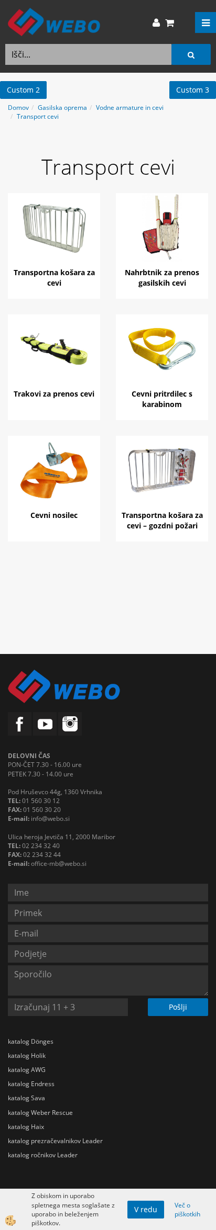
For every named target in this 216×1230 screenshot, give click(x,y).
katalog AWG (27, 1069)
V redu (145, 1209)
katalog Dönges (30, 1041)
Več (54, 235)
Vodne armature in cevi (130, 107)
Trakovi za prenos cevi (54, 394)
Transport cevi (38, 116)
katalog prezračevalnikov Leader (55, 1140)
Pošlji (178, 1007)
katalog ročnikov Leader (43, 1154)
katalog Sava (26, 1097)
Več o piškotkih (187, 1209)
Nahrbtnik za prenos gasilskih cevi (162, 277)
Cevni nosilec (54, 515)
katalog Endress (31, 1083)
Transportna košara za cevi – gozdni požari (162, 520)
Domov (18, 107)
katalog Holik (27, 1055)
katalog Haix (26, 1126)
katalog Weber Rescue (40, 1112)
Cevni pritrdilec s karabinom (162, 399)
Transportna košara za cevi (54, 277)
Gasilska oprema (62, 107)
